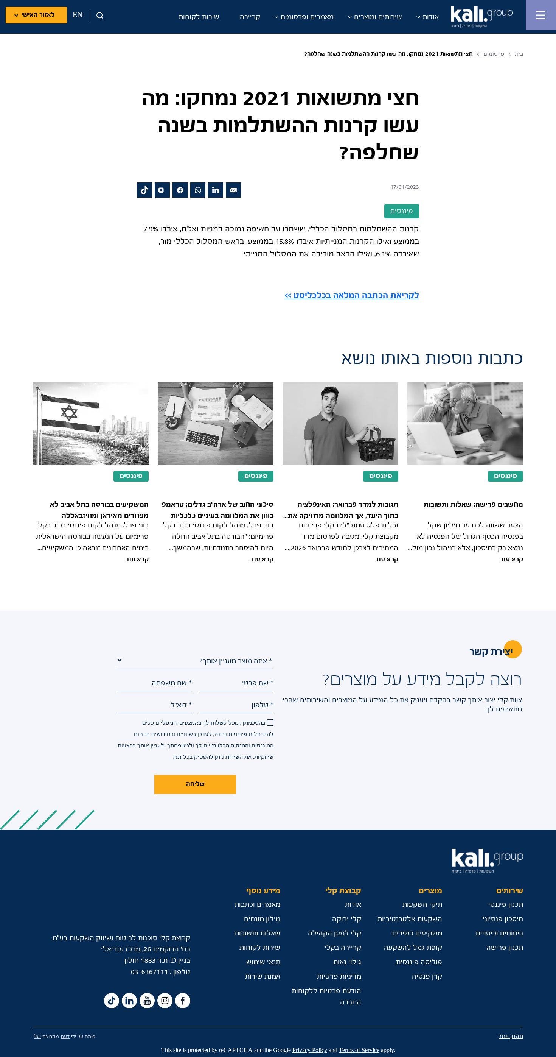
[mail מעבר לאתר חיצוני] (233, 190)
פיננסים (505, 476)
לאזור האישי (38, 15)
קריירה (250, 17)
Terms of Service (359, 1050)
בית (519, 54)
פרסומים (493, 54)
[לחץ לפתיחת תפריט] (541, 15)
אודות (430, 17)
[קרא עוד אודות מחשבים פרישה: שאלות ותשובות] (465, 473)
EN (77, 15)
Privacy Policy (309, 1050)
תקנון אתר (511, 1036)
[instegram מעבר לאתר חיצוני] (164, 1000)
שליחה (195, 784)
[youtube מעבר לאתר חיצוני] (147, 1000)
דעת (65, 1036)
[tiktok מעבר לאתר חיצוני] (144, 190)
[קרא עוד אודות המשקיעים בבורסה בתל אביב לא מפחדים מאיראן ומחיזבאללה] (91, 473)
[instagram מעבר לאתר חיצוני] (162, 190)
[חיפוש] (97, 15)
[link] (351, 296)
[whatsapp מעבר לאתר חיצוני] (197, 190)
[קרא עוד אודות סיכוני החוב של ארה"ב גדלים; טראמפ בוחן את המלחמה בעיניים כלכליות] (215, 473)
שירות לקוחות (199, 17)
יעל (37, 1036)
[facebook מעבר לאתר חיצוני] (180, 190)
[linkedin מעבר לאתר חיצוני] (215, 190)
